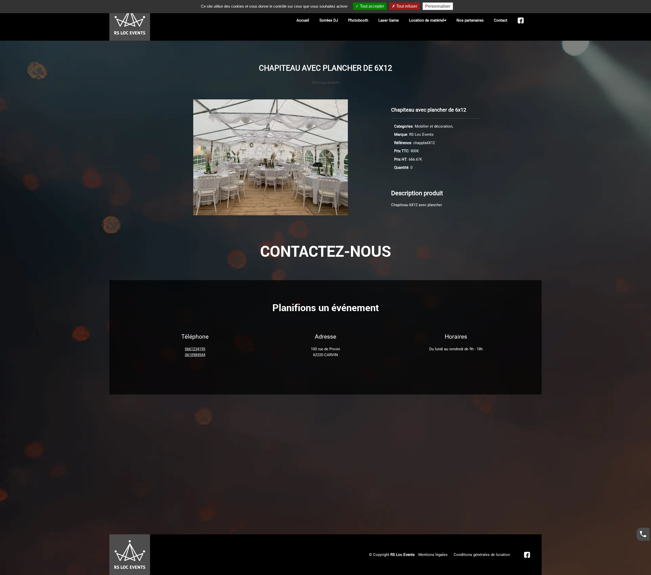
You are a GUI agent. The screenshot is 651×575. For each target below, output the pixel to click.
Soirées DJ (328, 20)
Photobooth (358, 20)
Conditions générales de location (482, 554)
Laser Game (388, 20)
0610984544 (195, 355)
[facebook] (520, 20)
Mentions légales (433, 554)
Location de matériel (426, 20)
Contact (500, 20)
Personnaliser (437, 6)
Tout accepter (371, 6)
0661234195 (195, 349)
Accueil (303, 20)
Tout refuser (406, 6)
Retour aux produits (325, 82)
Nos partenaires (470, 20)
